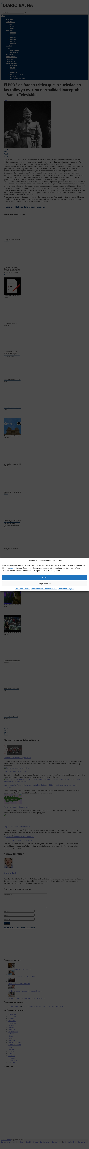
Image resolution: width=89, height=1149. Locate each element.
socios (12, 568)
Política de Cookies (22, 588)
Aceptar (45, 577)
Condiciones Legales (66, 588)
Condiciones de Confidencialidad (44, 588)
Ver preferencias (44, 584)
